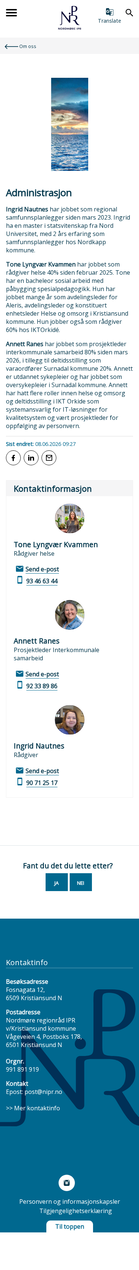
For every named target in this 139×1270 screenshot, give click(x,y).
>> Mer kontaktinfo (33, 1108)
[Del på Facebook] (13, 457)
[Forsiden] (70, 27)
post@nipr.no (43, 1092)
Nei (80, 883)
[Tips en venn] (49, 457)
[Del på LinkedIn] (31, 457)
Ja (56, 883)
